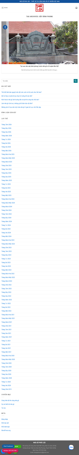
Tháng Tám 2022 (6, 289)
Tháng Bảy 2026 (6, 128)
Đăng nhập (4, 419)
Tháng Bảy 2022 (6, 292)
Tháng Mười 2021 (6, 322)
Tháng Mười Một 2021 (8, 318)
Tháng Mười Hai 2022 (7, 274)
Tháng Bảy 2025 (6, 173)
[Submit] (76, 81)
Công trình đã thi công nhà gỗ (10, 400)
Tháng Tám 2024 (6, 214)
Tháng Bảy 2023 (6, 255)
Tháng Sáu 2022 (6, 296)
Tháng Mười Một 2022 (8, 277)
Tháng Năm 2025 (6, 180)
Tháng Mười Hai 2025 (7, 154)
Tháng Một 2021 (6, 352)
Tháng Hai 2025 (6, 192)
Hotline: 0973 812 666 (10, 450)
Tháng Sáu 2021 (6, 333)
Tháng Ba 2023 (6, 262)
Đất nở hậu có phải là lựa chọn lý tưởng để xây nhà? (16, 96)
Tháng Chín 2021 (6, 326)
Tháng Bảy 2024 (6, 218)
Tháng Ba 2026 (6, 143)
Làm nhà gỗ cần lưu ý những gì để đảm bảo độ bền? (17, 103)
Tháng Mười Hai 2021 (7, 315)
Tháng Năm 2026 (6, 136)
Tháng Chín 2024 (6, 210)
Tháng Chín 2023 (6, 247)
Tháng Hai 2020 (6, 385)
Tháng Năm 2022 (6, 300)
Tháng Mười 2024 (6, 207)
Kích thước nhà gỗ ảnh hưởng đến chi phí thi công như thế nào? (20, 100)
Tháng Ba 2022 (6, 307)
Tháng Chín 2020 (6, 363)
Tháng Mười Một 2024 (8, 203)
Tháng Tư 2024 (6, 225)
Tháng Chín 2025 (6, 165)
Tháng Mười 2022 (6, 281)
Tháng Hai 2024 (6, 233)
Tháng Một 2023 (6, 270)
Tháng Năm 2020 (6, 378)
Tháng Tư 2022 (6, 303)
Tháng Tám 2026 (6, 124)
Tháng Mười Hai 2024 (7, 199)
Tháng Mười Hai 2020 (7, 356)
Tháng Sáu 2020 (6, 374)
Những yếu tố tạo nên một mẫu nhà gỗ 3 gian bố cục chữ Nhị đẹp (21, 107)
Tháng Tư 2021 (6, 341)
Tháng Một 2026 (6, 151)
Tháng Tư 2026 (6, 139)
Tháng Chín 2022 (6, 285)
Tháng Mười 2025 (6, 162)
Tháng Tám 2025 (6, 169)
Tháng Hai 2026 (6, 147)
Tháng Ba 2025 (6, 188)
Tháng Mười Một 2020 (8, 359)
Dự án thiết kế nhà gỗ (7, 404)
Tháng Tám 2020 (6, 367)
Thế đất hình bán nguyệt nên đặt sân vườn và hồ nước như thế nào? (21, 92)
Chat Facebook (8, 446)
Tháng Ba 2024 (6, 229)
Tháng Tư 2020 (6, 382)
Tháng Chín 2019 (6, 389)
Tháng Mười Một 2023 (8, 244)
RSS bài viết (5, 423)
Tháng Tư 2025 (6, 184)
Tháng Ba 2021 (6, 344)
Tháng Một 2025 (6, 195)
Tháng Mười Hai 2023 (7, 240)
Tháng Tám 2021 (6, 329)
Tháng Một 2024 (6, 236)
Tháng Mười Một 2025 (8, 158)
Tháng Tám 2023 (6, 251)
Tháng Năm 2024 (6, 221)
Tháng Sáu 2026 (6, 132)
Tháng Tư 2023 (6, 259)
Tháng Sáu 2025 (6, 177)
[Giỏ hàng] (76, 8)
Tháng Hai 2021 (6, 348)
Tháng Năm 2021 (6, 337)
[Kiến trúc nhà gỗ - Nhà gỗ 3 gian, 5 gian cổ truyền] (39, 8)
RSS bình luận (5, 427)
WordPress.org (6, 430)
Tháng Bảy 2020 (6, 371)
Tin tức (3, 408)
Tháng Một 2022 (6, 311)
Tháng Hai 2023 (6, 266)
